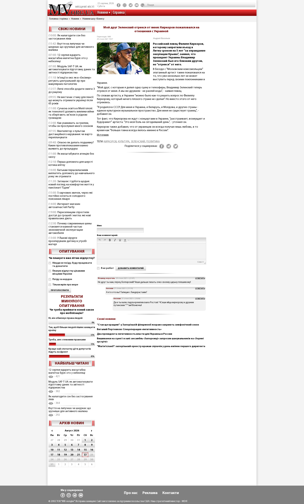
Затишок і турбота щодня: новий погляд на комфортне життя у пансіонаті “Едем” (71, 184)
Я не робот (107, 268)
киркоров (110, 141)
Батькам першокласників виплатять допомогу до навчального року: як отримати (71, 173)
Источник (103, 135)
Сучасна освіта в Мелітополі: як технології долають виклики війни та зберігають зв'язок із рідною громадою (71, 113)
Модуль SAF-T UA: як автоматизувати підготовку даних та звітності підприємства (71, 69)
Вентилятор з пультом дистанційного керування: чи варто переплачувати (70, 134)
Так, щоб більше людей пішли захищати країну (71, 329)
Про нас (131, 493)
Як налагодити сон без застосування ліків (66, 37)
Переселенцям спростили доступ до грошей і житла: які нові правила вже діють (69, 215)
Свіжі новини (71, 29)
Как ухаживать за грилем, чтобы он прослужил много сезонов (70, 125)
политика (153, 141)
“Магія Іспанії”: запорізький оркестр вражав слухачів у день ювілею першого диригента (151, 346)
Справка (119, 12)
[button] (99, 240)
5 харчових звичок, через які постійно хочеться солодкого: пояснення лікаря (70, 196)
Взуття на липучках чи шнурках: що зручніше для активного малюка (71, 47)
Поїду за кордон (62, 279)
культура (124, 141)
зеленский (138, 141)
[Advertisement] (151, 191)
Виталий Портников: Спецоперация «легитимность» (129, 329)
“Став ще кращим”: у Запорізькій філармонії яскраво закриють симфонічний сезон (148, 325)
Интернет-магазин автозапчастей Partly (64, 206)
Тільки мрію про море (65, 284)
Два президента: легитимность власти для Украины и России (134, 334)
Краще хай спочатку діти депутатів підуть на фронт (69, 350)
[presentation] (100, 240)
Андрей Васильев (161, 38)
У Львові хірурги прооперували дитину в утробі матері (67, 241)
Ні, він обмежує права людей (65, 318)
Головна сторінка (58, 19)
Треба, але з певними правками (67, 339)
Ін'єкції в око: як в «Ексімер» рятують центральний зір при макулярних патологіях (69, 81)
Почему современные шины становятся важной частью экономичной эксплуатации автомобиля (70, 228)
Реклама (150, 493)
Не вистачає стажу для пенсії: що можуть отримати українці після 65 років (71, 100)
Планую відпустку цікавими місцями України (68, 272)
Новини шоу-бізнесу (93, 19)
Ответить (200, 278)
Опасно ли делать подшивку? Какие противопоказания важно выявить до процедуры (71, 145)
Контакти (170, 493)
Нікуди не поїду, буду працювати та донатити (72, 264)
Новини (102, 12)
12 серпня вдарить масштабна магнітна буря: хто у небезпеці (68, 58)
